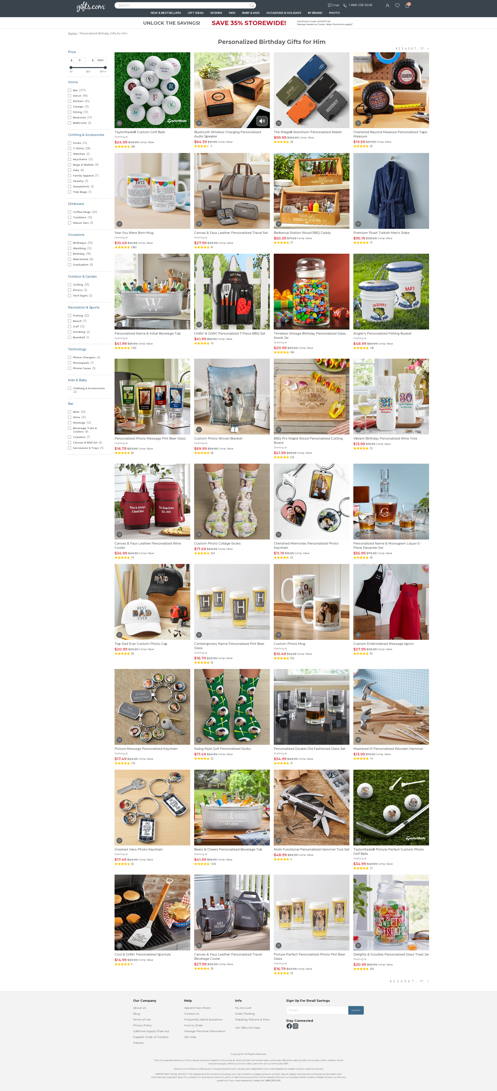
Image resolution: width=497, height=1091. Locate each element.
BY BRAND (315, 13)
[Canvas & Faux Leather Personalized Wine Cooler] (152, 501)
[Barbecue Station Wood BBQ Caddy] (311, 191)
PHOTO (334, 13)
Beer (79, 411)
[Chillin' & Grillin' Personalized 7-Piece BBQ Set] (232, 292)
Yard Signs (82, 295)
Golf (78, 326)
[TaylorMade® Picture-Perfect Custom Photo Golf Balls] (391, 807)
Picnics (79, 290)
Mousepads (83, 363)
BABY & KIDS (251, 13)
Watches (81, 154)
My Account (243, 1008)
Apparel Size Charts (197, 1008)
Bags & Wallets (85, 164)
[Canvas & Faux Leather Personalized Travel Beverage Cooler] (232, 912)
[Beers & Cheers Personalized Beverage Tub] (232, 807)
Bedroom (82, 117)
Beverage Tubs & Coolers (85, 430)
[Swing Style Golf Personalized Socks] (232, 707)
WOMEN (216, 13)
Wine (79, 417)
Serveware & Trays (88, 448)
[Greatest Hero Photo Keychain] (152, 807)
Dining (80, 112)
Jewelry (80, 181)
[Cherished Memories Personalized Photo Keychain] (311, 501)
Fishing (80, 315)
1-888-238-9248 (360, 5)
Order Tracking (245, 1013)
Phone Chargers (86, 357)
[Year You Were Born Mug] (152, 191)
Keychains (82, 159)
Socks (79, 143)
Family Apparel (85, 175)
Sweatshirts (83, 186)
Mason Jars (82, 223)
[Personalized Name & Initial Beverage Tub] (152, 292)
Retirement (82, 259)
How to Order (193, 1025)
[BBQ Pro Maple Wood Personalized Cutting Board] (311, 396)
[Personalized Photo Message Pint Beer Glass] (152, 396)
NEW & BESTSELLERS (166, 13)
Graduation (82, 264)
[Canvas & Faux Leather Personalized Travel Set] (232, 191)
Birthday (81, 253)
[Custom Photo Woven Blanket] (232, 396)
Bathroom (81, 123)
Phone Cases (84, 368)
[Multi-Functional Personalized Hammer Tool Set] (311, 807)
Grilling (80, 284)
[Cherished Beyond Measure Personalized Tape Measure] (391, 90)
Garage (80, 106)
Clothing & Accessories (89, 390)
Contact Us (191, 1013)
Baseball (80, 337)
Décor (80, 95)
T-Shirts (81, 148)
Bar (79, 90)
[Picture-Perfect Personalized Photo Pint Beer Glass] (311, 912)
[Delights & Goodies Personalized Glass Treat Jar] (391, 912)
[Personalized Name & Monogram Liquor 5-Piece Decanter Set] (391, 501)
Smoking (81, 332)
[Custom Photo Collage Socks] (232, 501)
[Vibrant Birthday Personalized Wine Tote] (391, 396)
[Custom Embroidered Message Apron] (391, 602)
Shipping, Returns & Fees (252, 1019)
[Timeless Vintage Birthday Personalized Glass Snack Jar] (311, 292)
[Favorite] (397, 5)
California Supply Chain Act (151, 1031)
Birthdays (82, 243)
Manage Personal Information (204, 1031)
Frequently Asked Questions (203, 1019)
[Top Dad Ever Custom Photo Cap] (152, 602)
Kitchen (81, 101)
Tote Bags (81, 192)
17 (422, 48)
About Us (139, 1008)
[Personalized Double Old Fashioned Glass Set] (311, 707)
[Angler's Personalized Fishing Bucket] (391, 292)
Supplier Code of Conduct (151, 1037)
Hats (78, 170)
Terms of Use (142, 1019)
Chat (335, 5)
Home (72, 33)
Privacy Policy (142, 1025)
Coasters (81, 437)
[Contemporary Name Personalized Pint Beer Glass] (232, 602)
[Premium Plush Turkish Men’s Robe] (391, 191)
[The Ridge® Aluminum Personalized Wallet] (311, 90)
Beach (79, 321)
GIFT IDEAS (195, 13)
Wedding (82, 248)
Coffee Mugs (84, 212)
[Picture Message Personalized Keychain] (152, 707)
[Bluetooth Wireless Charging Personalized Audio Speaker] (232, 90)
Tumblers (82, 217)
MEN (232, 13)
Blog (136, 1013)
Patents (138, 1043)
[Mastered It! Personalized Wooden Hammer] (391, 707)
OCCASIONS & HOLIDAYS (283, 13)
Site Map (190, 1037)
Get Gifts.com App (247, 1027)
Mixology (81, 422)
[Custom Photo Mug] (311, 602)
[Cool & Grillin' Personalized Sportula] (152, 912)
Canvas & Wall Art (87, 442)
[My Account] (387, 5)
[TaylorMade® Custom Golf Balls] (152, 90)
